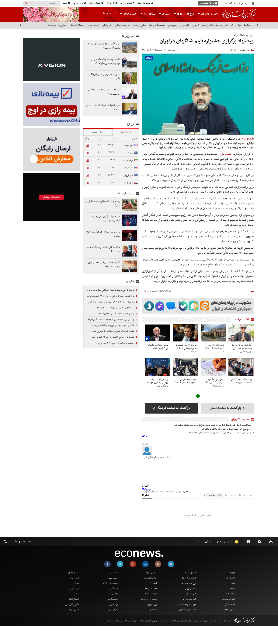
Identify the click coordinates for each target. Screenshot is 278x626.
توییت (76, 583)
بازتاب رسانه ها (150, 594)
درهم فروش (128, 183)
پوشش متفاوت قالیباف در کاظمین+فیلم (117, 314)
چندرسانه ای (73, 573)
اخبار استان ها (151, 588)
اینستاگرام (74, 588)
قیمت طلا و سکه (144, 3)
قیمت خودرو (190, 594)
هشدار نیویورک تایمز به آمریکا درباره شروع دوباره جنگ (110, 331)
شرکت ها (52, 25)
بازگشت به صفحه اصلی (226, 408)
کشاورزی (62, 25)
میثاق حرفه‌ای (229, 610)
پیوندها (232, 588)
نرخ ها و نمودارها (189, 583)
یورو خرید (129, 152)
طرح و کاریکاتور (72, 604)
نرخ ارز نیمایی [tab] (98, 132)
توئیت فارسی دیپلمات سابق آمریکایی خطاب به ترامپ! (110, 290)
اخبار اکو (153, 583)
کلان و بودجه (222, 25)
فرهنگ (149, 58)
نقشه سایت (230, 594)
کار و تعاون (107, 25)
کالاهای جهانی (95, 3)
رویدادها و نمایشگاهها (187, 604)
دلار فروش (129, 168)
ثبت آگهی (113, 588)
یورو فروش (129, 175)
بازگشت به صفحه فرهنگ (173, 408)
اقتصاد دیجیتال (77, 25)
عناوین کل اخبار (150, 573)
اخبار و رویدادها (209, 13)
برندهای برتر (112, 604)
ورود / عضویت (208, 3)
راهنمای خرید (112, 594)
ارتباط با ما (230, 578)
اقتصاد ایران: (247, 139)
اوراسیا (247, 25)
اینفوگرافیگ (74, 599)
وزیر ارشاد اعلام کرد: (244, 35)
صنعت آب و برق (157, 25)
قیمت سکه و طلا (189, 578)
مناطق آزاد (149, 13)
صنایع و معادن (140, 25)
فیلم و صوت (74, 610)
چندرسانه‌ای (129, 13)
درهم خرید (128, 160)
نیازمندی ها (109, 13)
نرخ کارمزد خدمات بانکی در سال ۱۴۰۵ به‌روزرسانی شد (110, 296)
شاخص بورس (190, 588)
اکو (232, 25)
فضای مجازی (73, 578)
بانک (211, 25)
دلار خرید (129, 145)
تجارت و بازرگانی (122, 25)
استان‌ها (165, 13)
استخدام (114, 573)
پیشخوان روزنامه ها (149, 599)
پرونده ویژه (152, 604)
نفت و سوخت (126, 3)
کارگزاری (196, 25)
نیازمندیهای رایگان (110, 583)
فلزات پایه (111, 3)
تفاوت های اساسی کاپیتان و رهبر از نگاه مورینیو (113, 337)
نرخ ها (185, 13)
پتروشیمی (172, 25)
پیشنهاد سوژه (190, 573)
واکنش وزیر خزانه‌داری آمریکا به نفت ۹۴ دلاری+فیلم (111, 319)
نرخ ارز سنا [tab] (126, 132)
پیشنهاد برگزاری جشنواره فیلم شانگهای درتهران (207, 41)
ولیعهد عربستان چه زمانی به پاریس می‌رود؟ (115, 343)
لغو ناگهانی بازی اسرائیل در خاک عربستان (116, 308)
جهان (239, 25)
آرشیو (65, 3)
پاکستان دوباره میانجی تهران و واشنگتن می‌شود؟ (113, 325)
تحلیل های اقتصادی (187, 610)
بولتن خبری (113, 578)
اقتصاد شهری (93, 25)
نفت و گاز (184, 25)
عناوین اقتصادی (150, 578)
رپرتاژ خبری (113, 610)
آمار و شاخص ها (189, 599)
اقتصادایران (226, 154)
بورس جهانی (78, 3)
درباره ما (231, 573)
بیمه (204, 25)
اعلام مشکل (230, 604)
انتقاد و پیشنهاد (228, 599)
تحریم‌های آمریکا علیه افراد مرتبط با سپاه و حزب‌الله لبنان (110, 302)
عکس (76, 594)
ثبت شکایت (113, 599)
